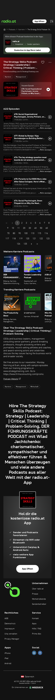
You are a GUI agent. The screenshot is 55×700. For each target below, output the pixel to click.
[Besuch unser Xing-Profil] (40, 652)
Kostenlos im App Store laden (27, 50)
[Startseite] (4, 29)
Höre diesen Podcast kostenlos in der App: (24, 37)
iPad (6, 658)
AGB (6, 618)
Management (21, 77)
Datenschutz (10, 624)
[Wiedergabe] (48, 89)
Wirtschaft (34, 387)
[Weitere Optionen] (50, 62)
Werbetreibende (39, 599)
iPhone (7, 653)
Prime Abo (36, 634)
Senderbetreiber (39, 604)
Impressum (10, 629)
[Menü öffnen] (51, 21)
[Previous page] (12, 223)
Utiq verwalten (11, 634)
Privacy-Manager (12, 639)
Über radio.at (38, 589)
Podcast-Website (10, 379)
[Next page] (31, 244)
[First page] (6, 223)
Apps (34, 624)
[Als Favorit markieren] (42, 62)
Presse (35, 594)
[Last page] (37, 244)
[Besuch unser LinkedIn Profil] (34, 652)
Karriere (8, 77)
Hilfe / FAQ (36, 629)
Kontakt (35, 618)
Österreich (29, 677)
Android (8, 664)
